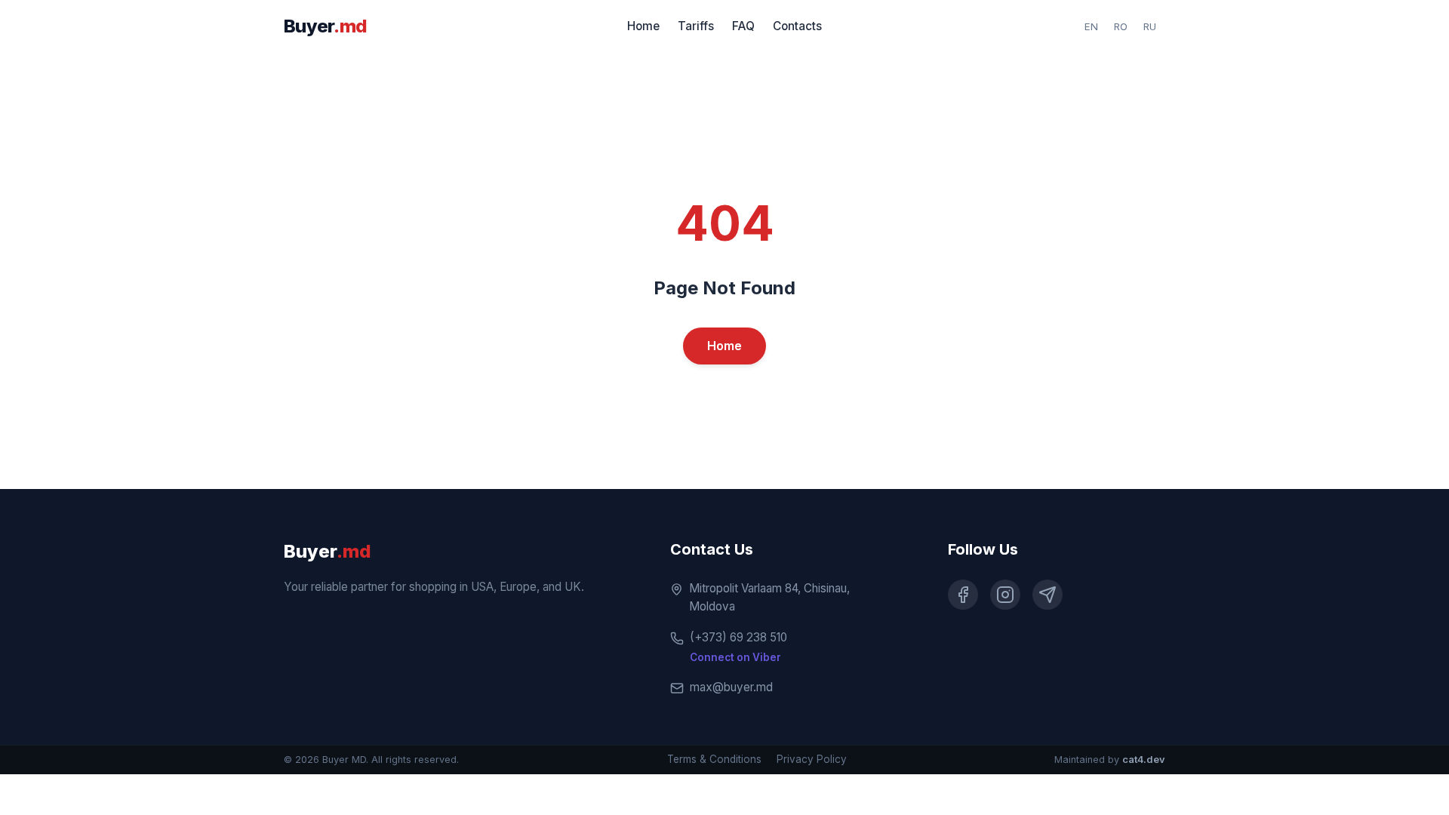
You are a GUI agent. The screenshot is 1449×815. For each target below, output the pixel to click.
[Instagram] (1005, 595)
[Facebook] (963, 595)
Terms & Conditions (714, 759)
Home (643, 26)
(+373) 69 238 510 (738, 637)
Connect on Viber (735, 657)
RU (1149, 26)
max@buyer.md (731, 687)
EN (1091, 26)
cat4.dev (1143, 759)
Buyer (325, 26)
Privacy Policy (812, 759)
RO (1121, 26)
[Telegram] (1047, 595)
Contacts (797, 26)
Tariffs (696, 26)
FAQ (743, 26)
